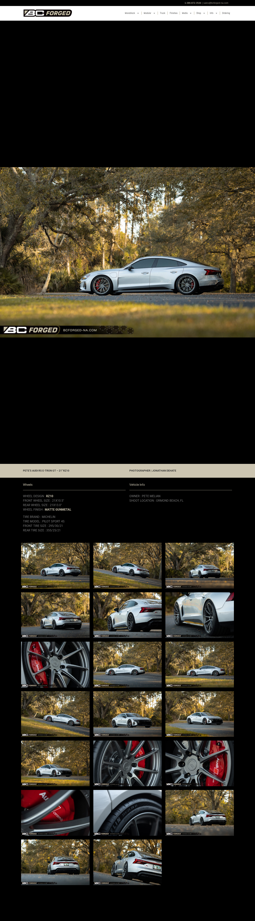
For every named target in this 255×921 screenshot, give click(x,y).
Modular (147, 13)
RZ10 (49, 496)
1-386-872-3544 (193, 3)
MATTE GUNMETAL (58, 509)
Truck (162, 13)
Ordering (226, 13)
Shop (198, 13)
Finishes (174, 13)
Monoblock (130, 13)
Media (185, 13)
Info (211, 13)
